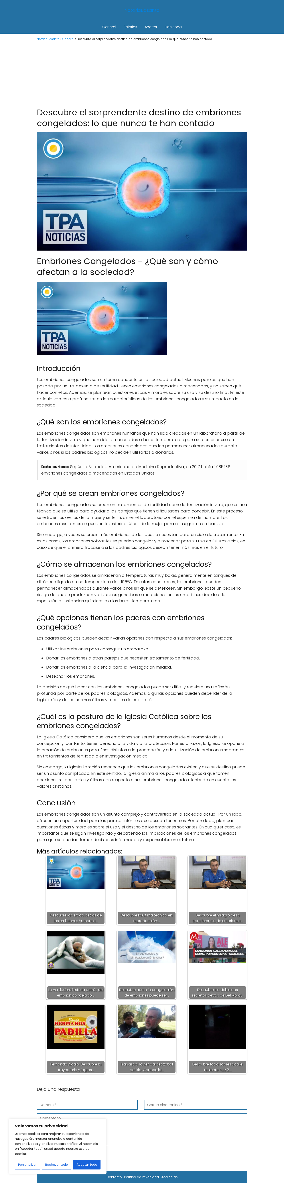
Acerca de (169, 1177)
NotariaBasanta (142, 10)
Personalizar (27, 1164)
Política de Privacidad (141, 1177)
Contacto (114, 1177)
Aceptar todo (87, 1164)
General (109, 26)
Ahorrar (151, 26)
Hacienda (173, 26)
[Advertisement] (142, 74)
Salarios (130, 26)
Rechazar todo (56, 1164)
